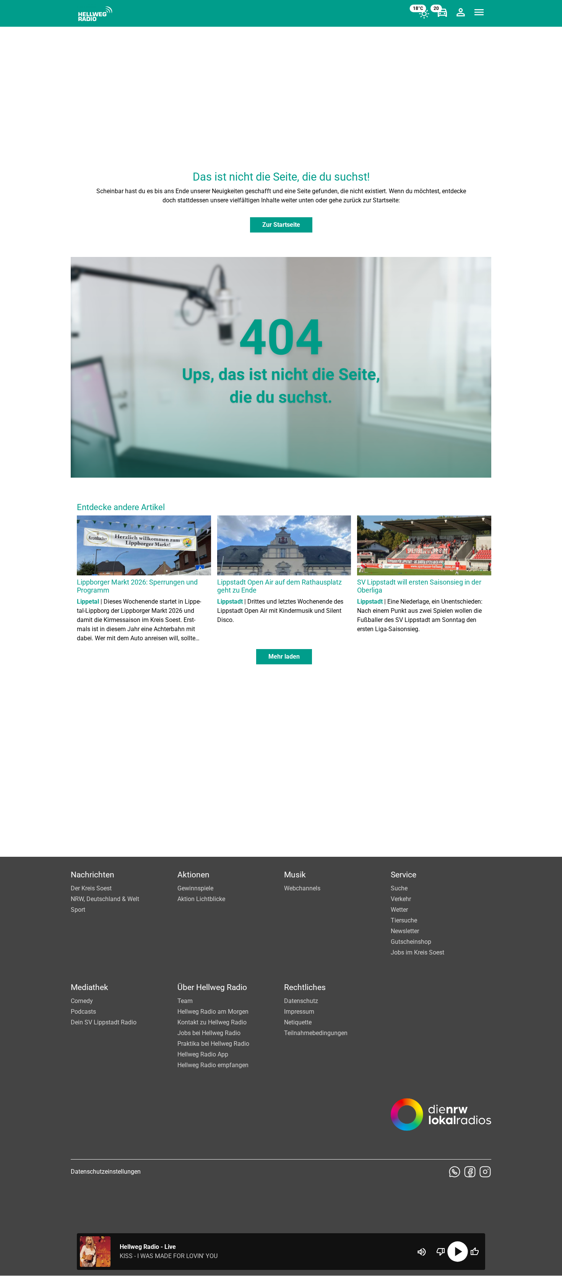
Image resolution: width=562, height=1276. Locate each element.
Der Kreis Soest (91, 888)
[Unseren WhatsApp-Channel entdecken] (454, 1172)
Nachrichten (92, 874)
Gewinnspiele (195, 888)
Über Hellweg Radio (212, 987)
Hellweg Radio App (202, 1054)
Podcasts (83, 1011)
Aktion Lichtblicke (201, 899)
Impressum (299, 1011)
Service (403, 874)
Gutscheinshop (411, 941)
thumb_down (440, 1251)
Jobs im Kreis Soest (417, 952)
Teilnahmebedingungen (316, 1033)
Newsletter (405, 931)
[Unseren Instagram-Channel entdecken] (485, 1172)
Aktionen (193, 874)
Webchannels (302, 888)
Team (185, 1001)
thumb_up (474, 1251)
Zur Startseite (281, 224)
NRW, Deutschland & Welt (105, 899)
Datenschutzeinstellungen (106, 1171)
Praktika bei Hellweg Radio (213, 1043)
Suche (399, 888)
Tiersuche (404, 920)
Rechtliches (305, 987)
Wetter (399, 909)
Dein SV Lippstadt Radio (103, 1022)
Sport (78, 909)
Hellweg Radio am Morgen (213, 1011)
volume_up (421, 1252)
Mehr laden (284, 656)
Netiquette (298, 1022)
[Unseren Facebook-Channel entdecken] (470, 1172)
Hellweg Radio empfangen (213, 1065)
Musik (295, 874)
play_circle (457, 1251)
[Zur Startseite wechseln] (95, 13)
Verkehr (401, 899)
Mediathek (89, 987)
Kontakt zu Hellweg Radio (212, 1022)
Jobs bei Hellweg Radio (208, 1033)
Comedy (82, 1001)
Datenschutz (301, 1001)
